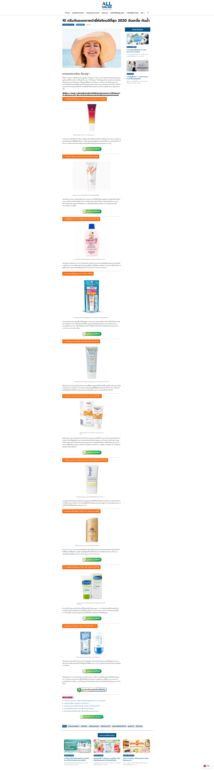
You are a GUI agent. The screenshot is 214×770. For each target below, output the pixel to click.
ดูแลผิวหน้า (131, 726)
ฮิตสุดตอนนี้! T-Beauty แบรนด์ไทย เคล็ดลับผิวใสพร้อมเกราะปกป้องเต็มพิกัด (107, 759)
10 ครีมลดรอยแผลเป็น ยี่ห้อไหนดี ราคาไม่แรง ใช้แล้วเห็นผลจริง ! (82, 706)
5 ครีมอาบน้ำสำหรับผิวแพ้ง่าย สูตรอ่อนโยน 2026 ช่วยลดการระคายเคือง (76, 759)
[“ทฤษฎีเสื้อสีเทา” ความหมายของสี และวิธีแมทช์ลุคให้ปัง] (138, 65)
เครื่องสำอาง (111, 388)
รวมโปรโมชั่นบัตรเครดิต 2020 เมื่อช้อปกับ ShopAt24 (79, 709)
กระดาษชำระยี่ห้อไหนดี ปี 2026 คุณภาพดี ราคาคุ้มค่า (136, 51)
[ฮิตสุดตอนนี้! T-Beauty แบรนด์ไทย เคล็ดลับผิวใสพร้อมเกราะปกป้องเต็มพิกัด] (107, 746)
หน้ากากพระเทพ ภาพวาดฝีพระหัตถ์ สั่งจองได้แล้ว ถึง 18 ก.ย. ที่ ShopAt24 (84, 701)
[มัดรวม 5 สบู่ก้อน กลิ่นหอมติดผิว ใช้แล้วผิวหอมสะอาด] (136, 746)
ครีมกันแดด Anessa (68, 550)
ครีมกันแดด (79, 661)
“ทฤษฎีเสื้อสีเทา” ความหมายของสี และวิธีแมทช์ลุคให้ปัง (137, 78)
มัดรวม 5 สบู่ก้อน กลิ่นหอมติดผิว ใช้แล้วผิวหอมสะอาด (136, 759)
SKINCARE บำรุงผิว (69, 755)
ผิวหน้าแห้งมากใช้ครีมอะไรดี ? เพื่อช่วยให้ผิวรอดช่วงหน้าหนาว (81, 711)
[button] (148, 13)
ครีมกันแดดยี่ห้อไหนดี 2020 (119, 726)
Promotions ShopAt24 (73, 726)
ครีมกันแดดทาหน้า (105, 726)
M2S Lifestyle (130, 74)
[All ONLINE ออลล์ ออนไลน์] (107, 6)
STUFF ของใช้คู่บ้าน (131, 47)
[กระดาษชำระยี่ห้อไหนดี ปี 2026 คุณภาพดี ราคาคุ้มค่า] (138, 38)
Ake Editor (81, 24)
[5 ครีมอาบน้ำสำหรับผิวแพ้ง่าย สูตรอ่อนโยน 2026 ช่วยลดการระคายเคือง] (77, 746)
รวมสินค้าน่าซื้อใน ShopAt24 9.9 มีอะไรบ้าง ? (76, 703)
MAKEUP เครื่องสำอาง (129, 755)
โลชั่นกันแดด (139, 726)
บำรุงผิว (80, 554)
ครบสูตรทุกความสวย (68, 25)
